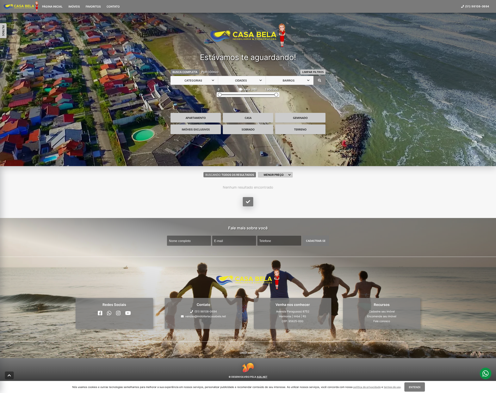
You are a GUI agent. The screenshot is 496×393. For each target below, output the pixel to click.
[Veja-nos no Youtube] (128, 313)
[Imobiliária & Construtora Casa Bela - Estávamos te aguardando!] (248, 35)
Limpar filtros (313, 72)
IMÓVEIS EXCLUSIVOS (196, 129)
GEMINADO (300, 118)
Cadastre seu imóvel (382, 311)
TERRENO (300, 129)
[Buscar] (319, 80)
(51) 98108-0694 (477, 6)
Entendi (414, 387)
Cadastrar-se (316, 241)
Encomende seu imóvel (381, 316)
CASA (248, 118)
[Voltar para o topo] (9, 375)
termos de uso (392, 387)
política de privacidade (367, 387)
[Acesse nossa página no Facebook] (100, 313)
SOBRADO (248, 129)
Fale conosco (381, 321)
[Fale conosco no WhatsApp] (109, 313)
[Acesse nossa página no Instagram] (118, 313)
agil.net (262, 376)
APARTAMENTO (196, 118)
